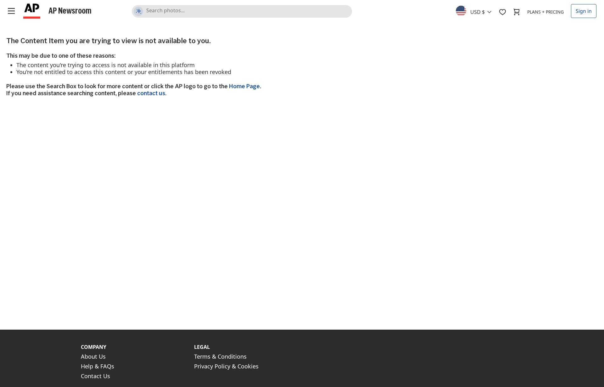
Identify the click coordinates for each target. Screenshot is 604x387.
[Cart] (516, 12)
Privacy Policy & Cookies (226, 366)
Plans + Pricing (545, 12)
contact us (151, 93)
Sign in (584, 11)
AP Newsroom (70, 10)
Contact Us (95, 376)
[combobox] (477, 10)
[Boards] (502, 12)
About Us (93, 356)
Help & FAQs (97, 366)
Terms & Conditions (220, 356)
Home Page (244, 86)
